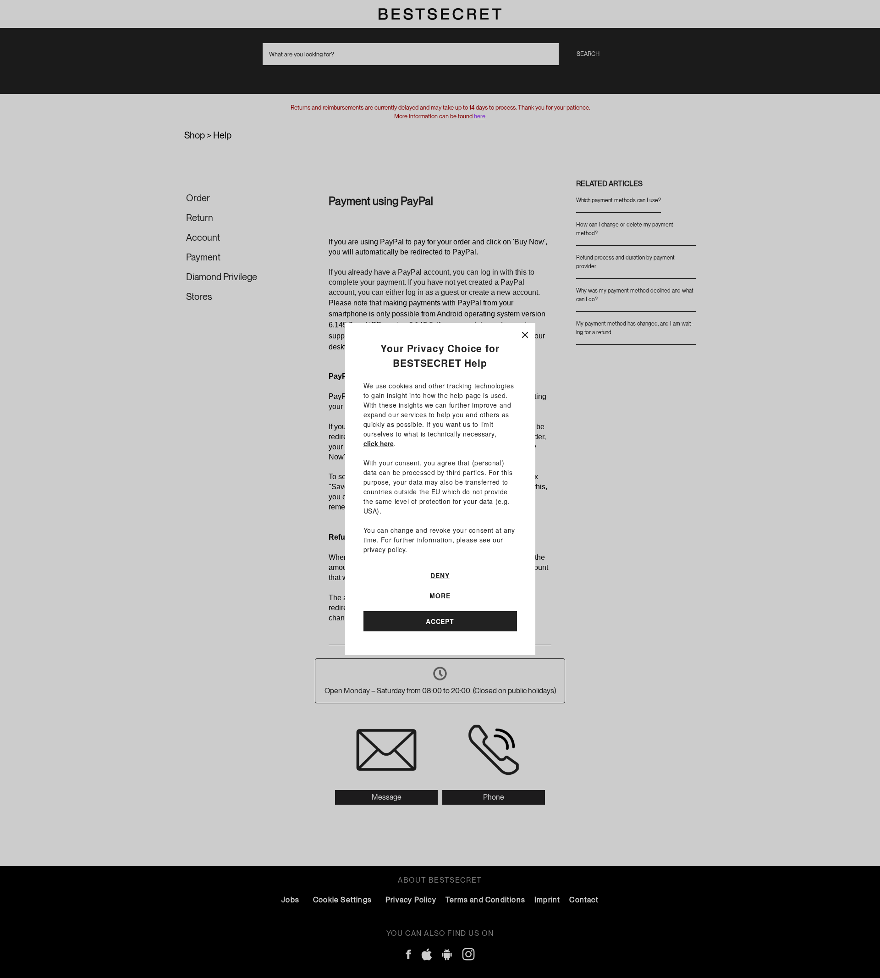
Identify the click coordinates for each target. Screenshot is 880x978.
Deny (439, 575)
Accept (440, 621)
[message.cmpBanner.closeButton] (525, 333)
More (439, 595)
